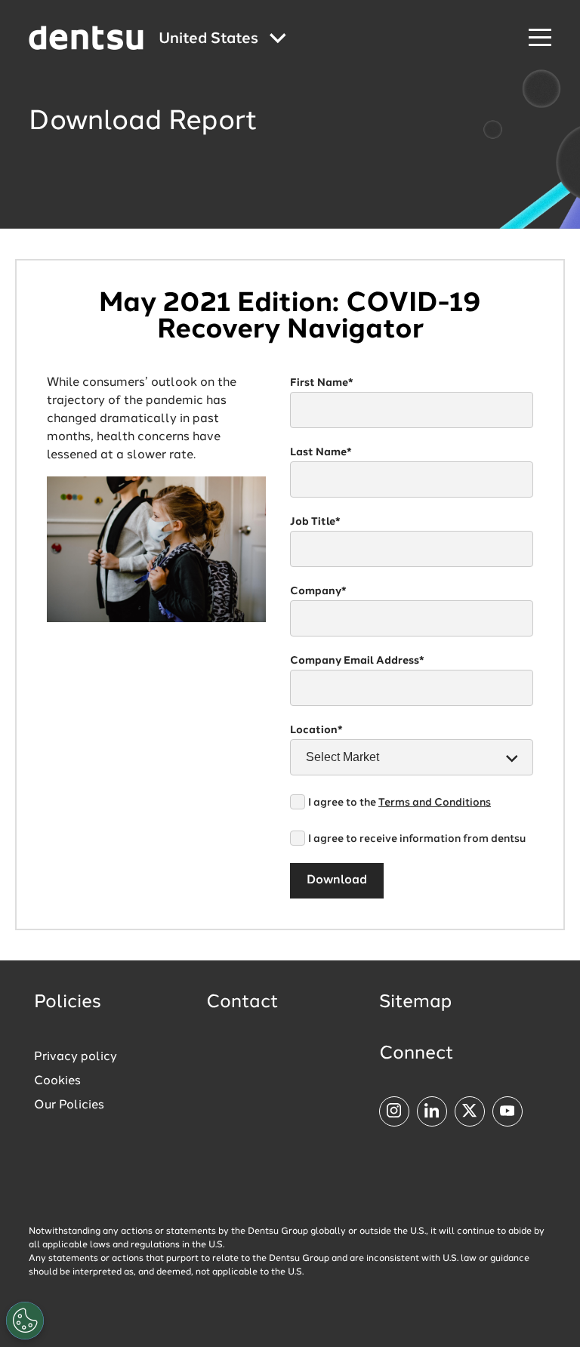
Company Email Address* (357, 660)
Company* (318, 591)
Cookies (57, 1081)
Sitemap (415, 1003)
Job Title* (315, 521)
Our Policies (69, 1105)
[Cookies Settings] (25, 1320)
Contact (242, 1003)
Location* (316, 730)
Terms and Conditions (434, 802)
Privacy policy (75, 1057)
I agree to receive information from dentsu (417, 839)
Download (337, 880)
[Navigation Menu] (540, 38)
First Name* (321, 383)
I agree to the (399, 802)
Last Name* (321, 452)
